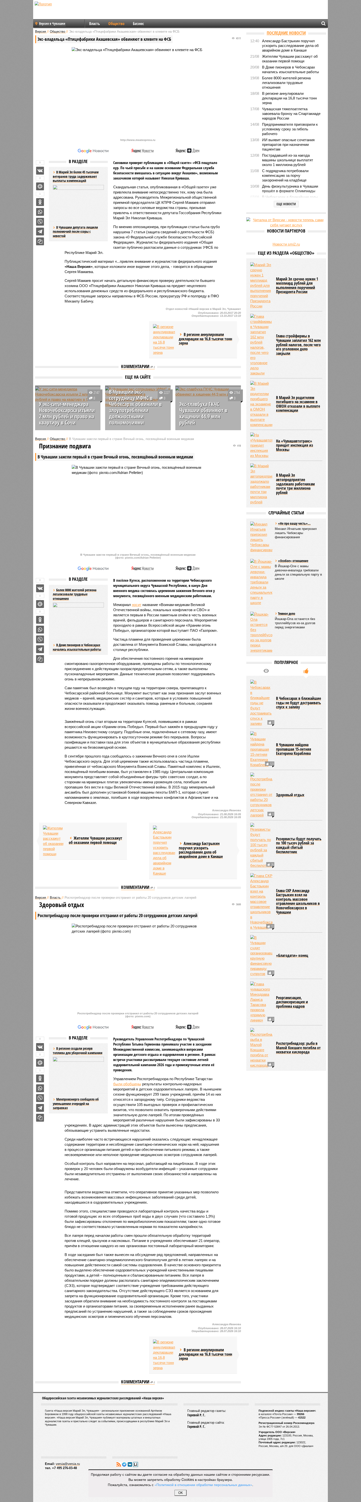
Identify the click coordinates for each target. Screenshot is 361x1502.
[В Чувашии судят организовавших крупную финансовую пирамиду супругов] (261, 998)
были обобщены (127, 1084)
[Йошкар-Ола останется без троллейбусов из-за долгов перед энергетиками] (261, 674)
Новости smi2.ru (286, 244)
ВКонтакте (129, 1464)
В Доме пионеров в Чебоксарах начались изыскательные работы (77, 647)
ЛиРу (135, 1464)
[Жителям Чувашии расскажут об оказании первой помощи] (54, 841)
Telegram (124, 1464)
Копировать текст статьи (40, 241)
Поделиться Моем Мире (40, 186)
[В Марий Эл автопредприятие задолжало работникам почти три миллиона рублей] (261, 526)
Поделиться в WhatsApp (40, 212)
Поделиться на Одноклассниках (40, 202)
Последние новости (286, 33)
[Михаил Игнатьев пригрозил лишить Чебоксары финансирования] (261, 579)
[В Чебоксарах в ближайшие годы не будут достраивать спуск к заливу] (261, 745)
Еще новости (286, 204)
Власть (94, 23)
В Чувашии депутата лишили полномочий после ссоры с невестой (75, 231)
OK (180, 1493)
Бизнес (138, 23)
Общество (116, 23)
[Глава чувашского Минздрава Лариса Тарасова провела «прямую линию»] (261, 1044)
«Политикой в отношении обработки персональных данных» (203, 1484)
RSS (118, 1464)
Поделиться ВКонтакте (40, 171)
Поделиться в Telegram (40, 231)
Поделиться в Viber (40, 222)
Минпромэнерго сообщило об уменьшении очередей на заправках (76, 1103)
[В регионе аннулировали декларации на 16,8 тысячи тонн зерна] (164, 339)
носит (136, 605)
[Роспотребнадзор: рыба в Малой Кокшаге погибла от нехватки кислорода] (261, 1090)
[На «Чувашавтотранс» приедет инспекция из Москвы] (261, 488)
